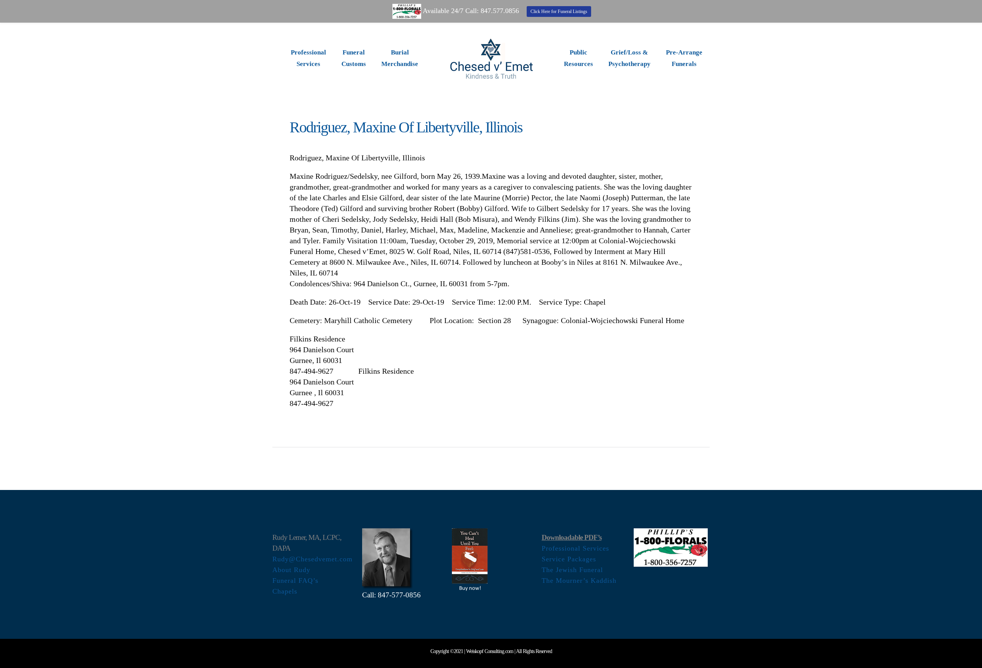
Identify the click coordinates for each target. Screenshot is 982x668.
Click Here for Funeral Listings (559, 11)
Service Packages (569, 559)
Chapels (284, 591)
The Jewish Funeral (572, 570)
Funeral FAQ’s (295, 580)
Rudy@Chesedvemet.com (312, 559)
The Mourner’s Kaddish (579, 580)
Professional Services (575, 548)
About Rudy (291, 570)
